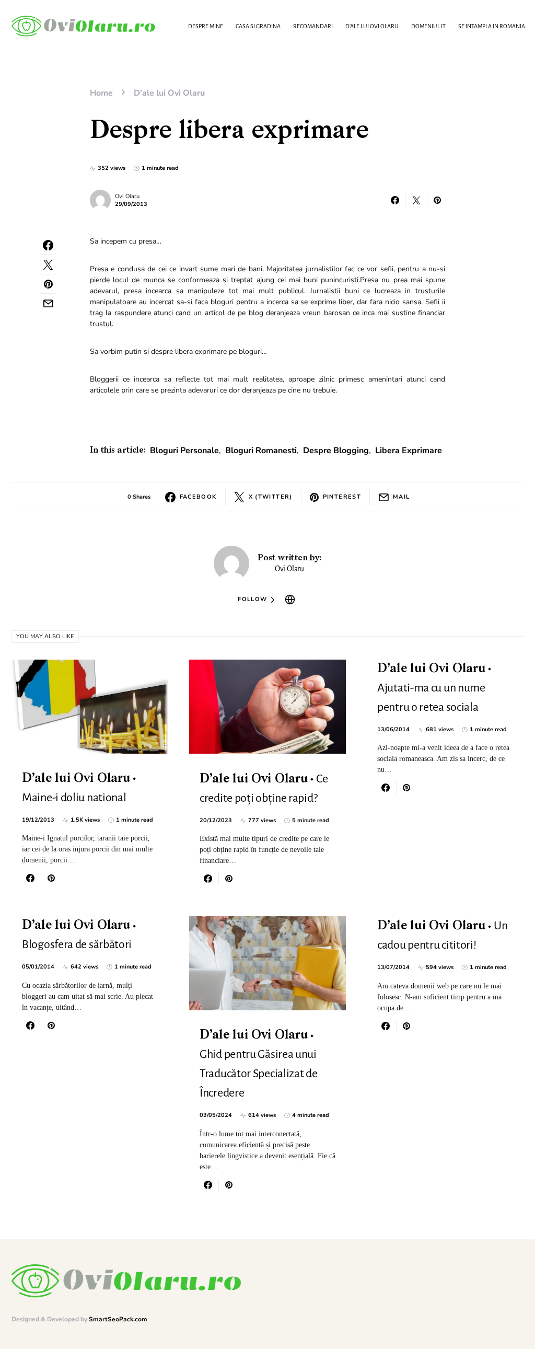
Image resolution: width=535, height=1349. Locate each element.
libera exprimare (408, 450)
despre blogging (336, 450)
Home (101, 93)
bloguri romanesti (261, 450)
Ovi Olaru (127, 196)
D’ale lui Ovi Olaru (169, 93)
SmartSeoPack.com (118, 1319)
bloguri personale (184, 450)
